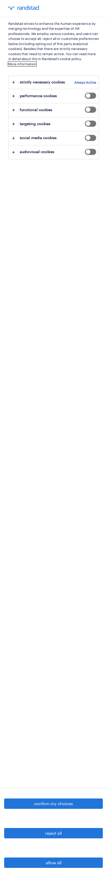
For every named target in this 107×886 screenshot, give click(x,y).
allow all (54, 862)
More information (22, 64)
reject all (53, 833)
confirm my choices (53, 803)
